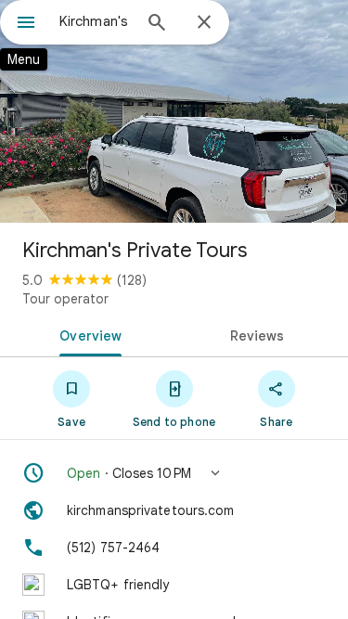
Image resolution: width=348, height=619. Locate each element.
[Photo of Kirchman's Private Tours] (174, 111)
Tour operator (65, 298)
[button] (174, 473)
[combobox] (95, 21)
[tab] (87, 334)
